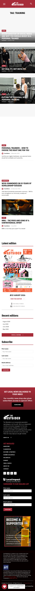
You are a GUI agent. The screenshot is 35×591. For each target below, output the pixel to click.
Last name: (5, 356)
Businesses (5, 180)
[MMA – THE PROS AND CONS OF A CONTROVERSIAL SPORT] (17, 207)
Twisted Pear (30, 586)
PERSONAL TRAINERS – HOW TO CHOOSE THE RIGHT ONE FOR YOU (15, 149)
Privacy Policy (27, 583)
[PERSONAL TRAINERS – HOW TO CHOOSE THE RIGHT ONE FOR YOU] (17, 135)
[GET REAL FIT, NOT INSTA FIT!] (17, 60)
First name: (5, 349)
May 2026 (5, 329)
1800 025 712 (13, 578)
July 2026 (5, 324)
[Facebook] (4, 473)
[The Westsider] (17, 4)
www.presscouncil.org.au (10, 576)
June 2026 (6, 326)
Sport (3, 30)
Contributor (7, 153)
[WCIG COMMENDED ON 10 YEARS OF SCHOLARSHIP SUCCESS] (17, 170)
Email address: (6, 362)
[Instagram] (11, 473)
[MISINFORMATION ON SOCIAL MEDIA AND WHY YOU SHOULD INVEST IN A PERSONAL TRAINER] (17, 29)
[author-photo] (3, 153)
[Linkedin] (8, 473)
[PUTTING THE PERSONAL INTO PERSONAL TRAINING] (17, 90)
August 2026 (6, 321)
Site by (25, 586)
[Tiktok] (15, 473)
